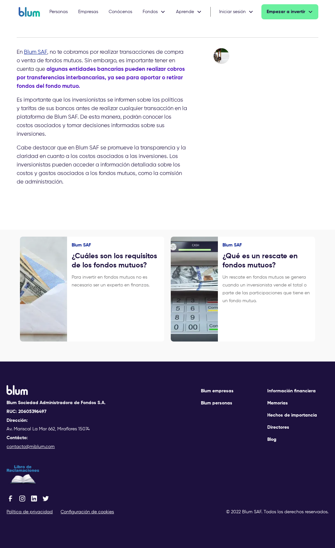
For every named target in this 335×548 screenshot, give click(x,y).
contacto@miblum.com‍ (31, 446)
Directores (278, 427)
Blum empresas (217, 391)
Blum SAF (35, 52)
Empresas (88, 12)
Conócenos (120, 12)
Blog (271, 439)
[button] (154, 11)
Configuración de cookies (87, 512)
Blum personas (216, 403)
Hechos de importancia (292, 415)
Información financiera (291, 391)
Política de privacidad (30, 512)
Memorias (277, 403)
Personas (58, 12)
